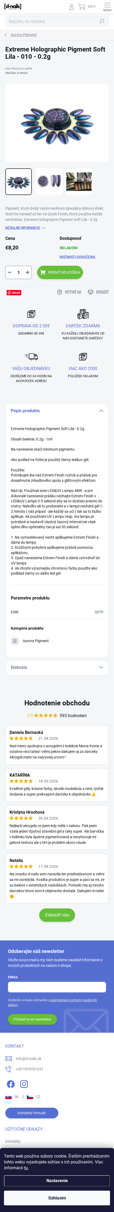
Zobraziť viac (57, 914)
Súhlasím (57, 1198)
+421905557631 (29, 1069)
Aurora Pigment (36, 641)
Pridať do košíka (64, 272)
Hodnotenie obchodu (57, 703)
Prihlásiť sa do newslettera (32, 1019)
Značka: (16, 72)
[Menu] (107, 6)
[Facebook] (10, 1083)
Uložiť (16, 293)
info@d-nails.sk (28, 1058)
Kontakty (12, 1141)
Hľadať (102, 21)
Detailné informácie (22, 228)
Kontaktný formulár (32, 1113)
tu (26, 1167)
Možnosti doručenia (77, 257)
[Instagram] (23, 1083)
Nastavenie (57, 1180)
